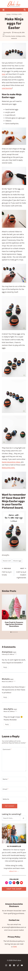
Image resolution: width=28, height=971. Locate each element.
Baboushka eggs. (8, 468)
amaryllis (8, 32)
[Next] (23, 613)
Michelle (6, 679)
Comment (7, 749)
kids (3, 74)
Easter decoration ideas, (11, 462)
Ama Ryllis (8, 709)
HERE (15, 947)
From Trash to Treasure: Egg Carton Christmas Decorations (14, 624)
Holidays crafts (20, 36)
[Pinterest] (10, 965)
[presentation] (14, 606)
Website (6, 799)
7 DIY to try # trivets (6, 572)
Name (5, 779)
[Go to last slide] (4, 613)
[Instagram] (6, 965)
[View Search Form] (24, 9)
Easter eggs (17, 561)
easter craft (7, 561)
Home (8, 14)
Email (5, 789)
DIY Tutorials (7, 36)
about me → (14, 871)
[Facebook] (14, 965)
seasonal (14, 38)
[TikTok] (18, 965)
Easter (13, 36)
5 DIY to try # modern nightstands (21, 573)
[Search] (23, 818)
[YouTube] (22, 965)
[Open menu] (3, 9)
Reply (5, 667)
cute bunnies (7, 88)
